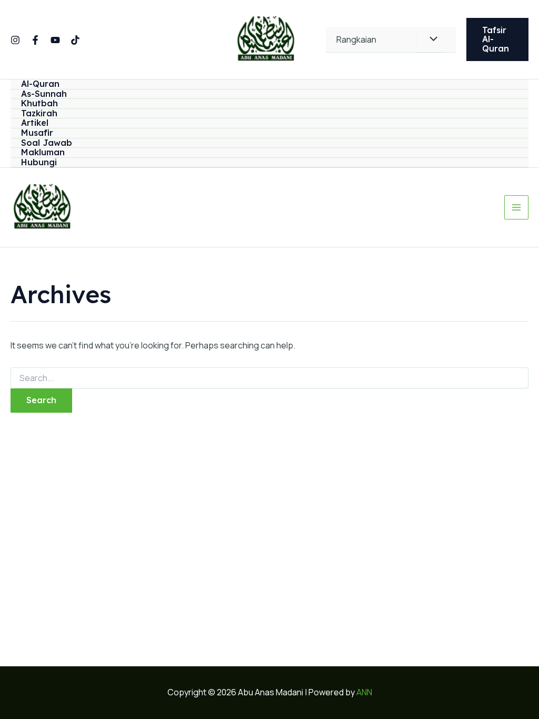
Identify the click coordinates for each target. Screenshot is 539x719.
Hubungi (39, 162)
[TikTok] (75, 40)
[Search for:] (269, 378)
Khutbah (39, 103)
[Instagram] (15, 40)
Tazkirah (39, 113)
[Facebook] (35, 40)
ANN (364, 692)
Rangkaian (356, 39)
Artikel (34, 123)
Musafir (37, 133)
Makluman (43, 152)
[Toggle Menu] (431, 39)
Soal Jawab (46, 143)
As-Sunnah (44, 94)
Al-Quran (40, 84)
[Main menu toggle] (516, 207)
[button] (497, 40)
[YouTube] (55, 40)
